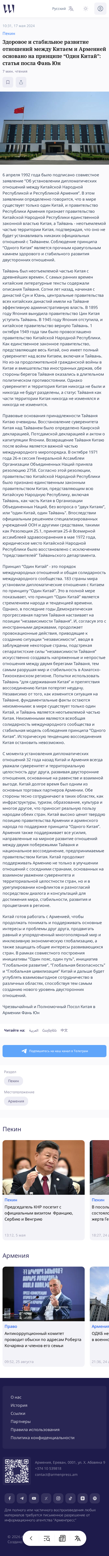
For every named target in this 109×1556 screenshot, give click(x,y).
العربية (33, 1030)
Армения (16, 1101)
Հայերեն (49, 1030)
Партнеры (21, 1421)
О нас (16, 1397)
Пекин (13, 1080)
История (19, 1405)
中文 (64, 1030)
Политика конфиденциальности (43, 1437)
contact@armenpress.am (56, 1474)
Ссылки (18, 1413)
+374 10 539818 (48, 1468)
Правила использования (35, 1429)
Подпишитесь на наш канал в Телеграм (58, 1051)
